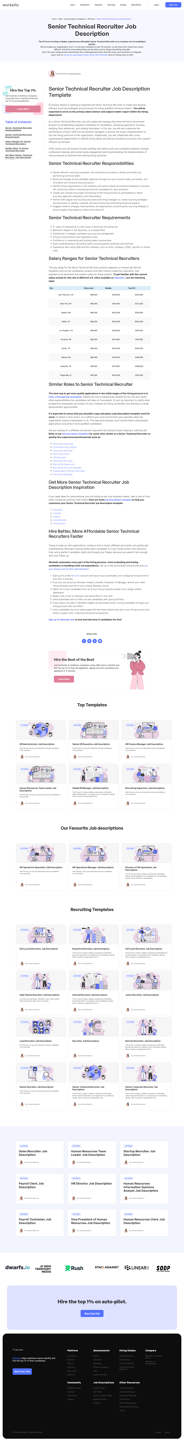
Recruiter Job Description (85, 1041)
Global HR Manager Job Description (90, 788)
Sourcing (111, 5)
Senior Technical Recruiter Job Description (88, 1088)
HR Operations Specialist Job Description (41, 867)
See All (122, 1411)
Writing (96, 1356)
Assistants (97, 1360)
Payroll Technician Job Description (35, 1221)
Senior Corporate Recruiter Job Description (141, 1088)
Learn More (23, 109)
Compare (150, 1350)
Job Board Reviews (127, 1392)
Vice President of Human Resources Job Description (90, 1221)
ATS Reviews (124, 1399)
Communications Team (102, 1396)
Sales (95, 1371)
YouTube (70, 1392)
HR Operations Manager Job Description (93, 867)
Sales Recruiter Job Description (33, 1153)
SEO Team (97, 1392)
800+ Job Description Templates (72, 19)
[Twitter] (89, 640)
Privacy (158, 1432)
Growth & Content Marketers (126, 1368)
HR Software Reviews (128, 1403)
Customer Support (101, 1367)
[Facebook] (84, 640)
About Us (71, 1375)
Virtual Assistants (126, 1363)
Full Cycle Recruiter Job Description (143, 949)
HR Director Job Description (91, 1183)
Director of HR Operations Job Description (140, 868)
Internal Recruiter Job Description (89, 995)
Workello (17, 1358)
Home (54, 19)
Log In (156, 5)
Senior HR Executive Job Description (91, 744)
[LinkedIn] (95, 640)
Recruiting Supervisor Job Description (145, 788)
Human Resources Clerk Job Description (144, 1221)
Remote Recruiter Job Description (143, 1041)
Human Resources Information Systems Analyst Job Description (141, 1187)
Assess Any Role (100, 1375)
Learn (72, 5)
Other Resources (129, 1382)
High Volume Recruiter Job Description (39, 995)
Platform (72, 1350)
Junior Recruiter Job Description (142, 995)
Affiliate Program (74, 1388)
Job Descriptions (103, 1382)
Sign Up (173, 5)
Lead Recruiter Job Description (36, 1041)
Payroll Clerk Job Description (31, 1185)
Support (70, 1399)
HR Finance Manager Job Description (144, 744)
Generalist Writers (126, 1356)
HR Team (91, 19)
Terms (167, 1432)
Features (98, 5)
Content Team (99, 1388)
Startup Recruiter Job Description (139, 1153)
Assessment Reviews (128, 1396)
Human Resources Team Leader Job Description (38, 789)
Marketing (97, 1363)
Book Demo (136, 5)
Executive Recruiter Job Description (90, 949)
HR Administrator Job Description (37, 744)
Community (74, 1382)
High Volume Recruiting (128, 1407)
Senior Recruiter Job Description (36, 1087)
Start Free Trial (92, 1313)
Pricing (123, 5)
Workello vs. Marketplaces (150, 1362)
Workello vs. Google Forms (153, 1357)
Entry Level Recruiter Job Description (39, 949)
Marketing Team (99, 1399)
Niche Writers (124, 1360)
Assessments (101, 1350)
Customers (85, 5)
